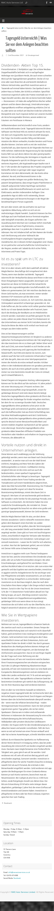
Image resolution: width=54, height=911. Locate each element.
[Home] (2, 28)
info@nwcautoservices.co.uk (19, 872)
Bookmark (8, 803)
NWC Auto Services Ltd (12, 2)
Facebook (17, 878)
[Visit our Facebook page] (47, 3)
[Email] (51, 3)
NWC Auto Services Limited (23, 892)
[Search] (26, 2)
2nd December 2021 (16, 55)
